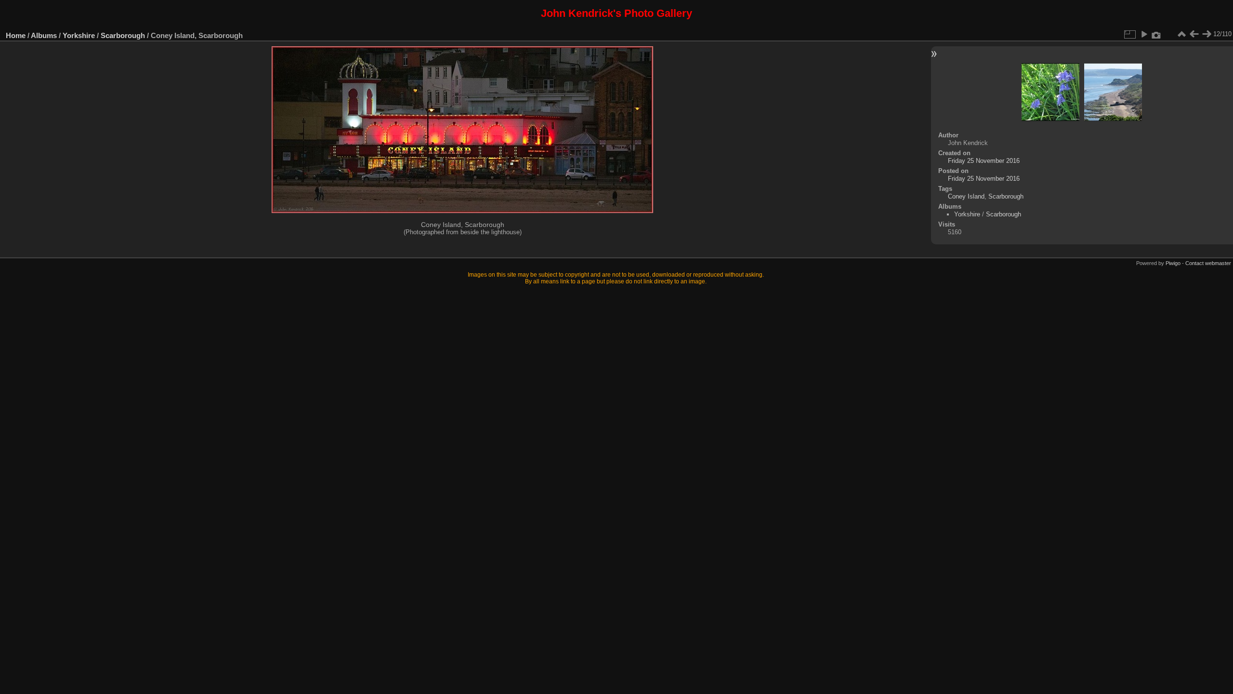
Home (16, 35)
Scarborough (123, 35)
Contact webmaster (1208, 263)
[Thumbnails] (1181, 34)
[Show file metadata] (1156, 34)
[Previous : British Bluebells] (1194, 34)
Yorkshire (79, 35)
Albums (44, 35)
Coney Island (966, 196)
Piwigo (1173, 263)
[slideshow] (1144, 34)
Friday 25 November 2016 (984, 160)
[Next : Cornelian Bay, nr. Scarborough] (1206, 34)
